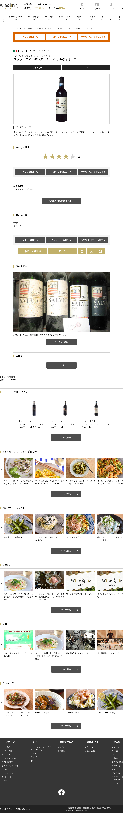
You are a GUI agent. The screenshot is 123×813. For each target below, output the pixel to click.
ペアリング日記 (7, 751)
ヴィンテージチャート (65, 18)
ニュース (5, 781)
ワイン (101, 18)
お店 (120, 18)
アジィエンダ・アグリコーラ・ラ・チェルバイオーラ (33, 56)
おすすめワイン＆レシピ (11, 758)
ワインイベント (90, 18)
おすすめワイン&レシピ (16, 18)
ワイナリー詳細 (61, 342)
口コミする (61, 365)
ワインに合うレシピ (34, 18)
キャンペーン (7, 777)
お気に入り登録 (33, 251)
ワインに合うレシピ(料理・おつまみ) (41, 748)
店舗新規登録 (90, 751)
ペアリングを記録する (61, 37)
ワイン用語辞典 (49, 18)
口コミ (85, 68)
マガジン (79, 18)
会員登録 (61, 751)
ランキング (6, 755)
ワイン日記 (6, 747)
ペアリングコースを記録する (92, 37)
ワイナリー (111, 18)
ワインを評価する (30, 37)
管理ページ (89, 747)
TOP (3, 19)
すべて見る (66, 438)
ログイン (61, 747)
